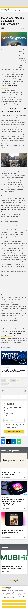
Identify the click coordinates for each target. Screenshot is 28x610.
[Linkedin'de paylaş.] (14, 441)
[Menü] (26, 10)
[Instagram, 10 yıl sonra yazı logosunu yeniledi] (14, 460)
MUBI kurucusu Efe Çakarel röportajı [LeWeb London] (12, 567)
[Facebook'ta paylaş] (3, 441)
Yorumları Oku (14, 397)
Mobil (3, 15)
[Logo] (5, 10)
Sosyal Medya (5, 469)
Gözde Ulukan (6, 477)
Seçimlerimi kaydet (14, 431)
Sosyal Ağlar (5, 497)
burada (3, 345)
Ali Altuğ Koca (5, 571)
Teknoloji (13, 380)
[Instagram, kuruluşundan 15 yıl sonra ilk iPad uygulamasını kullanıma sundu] (14, 519)
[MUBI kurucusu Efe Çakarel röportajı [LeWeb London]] (14, 557)
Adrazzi (4, 375)
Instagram (22, 49)
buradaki (11, 345)
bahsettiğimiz (5, 209)
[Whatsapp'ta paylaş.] (19, 441)
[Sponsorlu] (14, 358)
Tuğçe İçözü (5, 508)
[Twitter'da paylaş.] (8, 441)
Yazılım (3, 380)
